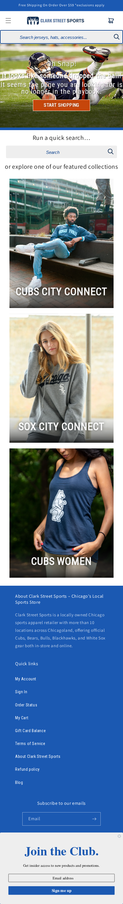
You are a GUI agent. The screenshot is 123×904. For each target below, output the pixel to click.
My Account (25, 679)
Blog (19, 782)
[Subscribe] (94, 819)
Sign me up (62, 890)
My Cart (21, 718)
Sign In (21, 692)
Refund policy (27, 769)
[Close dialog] (119, 836)
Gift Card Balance (30, 730)
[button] (111, 20)
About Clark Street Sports (38, 756)
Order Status (26, 705)
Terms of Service (30, 743)
